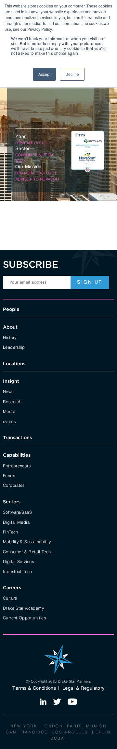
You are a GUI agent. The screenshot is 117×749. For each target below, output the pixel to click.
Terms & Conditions (34, 688)
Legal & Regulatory (83, 688)
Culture (10, 598)
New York (24, 726)
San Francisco (27, 732)
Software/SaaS (17, 512)
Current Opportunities (24, 617)
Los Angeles (70, 732)
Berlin (101, 732)
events (9, 421)
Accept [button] (44, 74)
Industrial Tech (17, 571)
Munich (96, 726)
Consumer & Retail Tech (27, 551)
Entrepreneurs (17, 465)
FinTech (10, 531)
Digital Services (18, 561)
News (8, 391)
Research (12, 401)
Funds (9, 475)
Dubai (58, 738)
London (52, 726)
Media (9, 411)
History (10, 337)
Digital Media (16, 522)
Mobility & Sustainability (27, 541)
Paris (74, 726)
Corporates (14, 485)
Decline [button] (72, 74)
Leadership (14, 347)
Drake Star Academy (23, 608)
